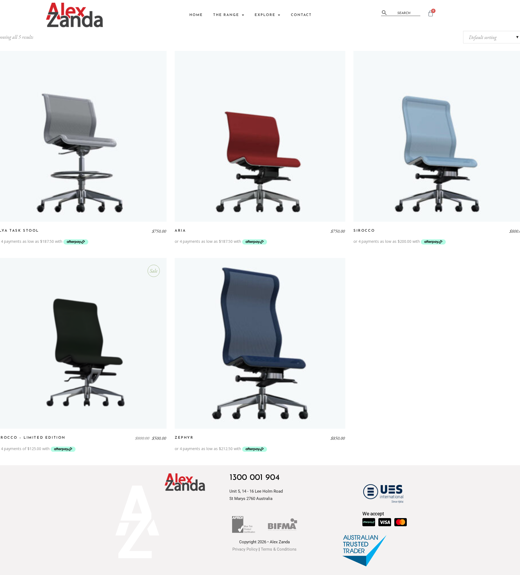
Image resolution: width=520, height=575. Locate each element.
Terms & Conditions (279, 549)
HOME (196, 15)
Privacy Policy (245, 549)
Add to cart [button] (81, 343)
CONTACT (301, 15)
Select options (81, 136)
